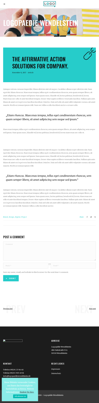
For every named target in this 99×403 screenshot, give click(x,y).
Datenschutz (56, 373)
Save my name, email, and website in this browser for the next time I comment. (35, 272)
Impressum (55, 369)
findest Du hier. (27, 392)
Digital (17, 217)
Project (24, 217)
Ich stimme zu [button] (20, 396)
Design (11, 217)
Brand (5, 217)
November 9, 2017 (19, 73)
